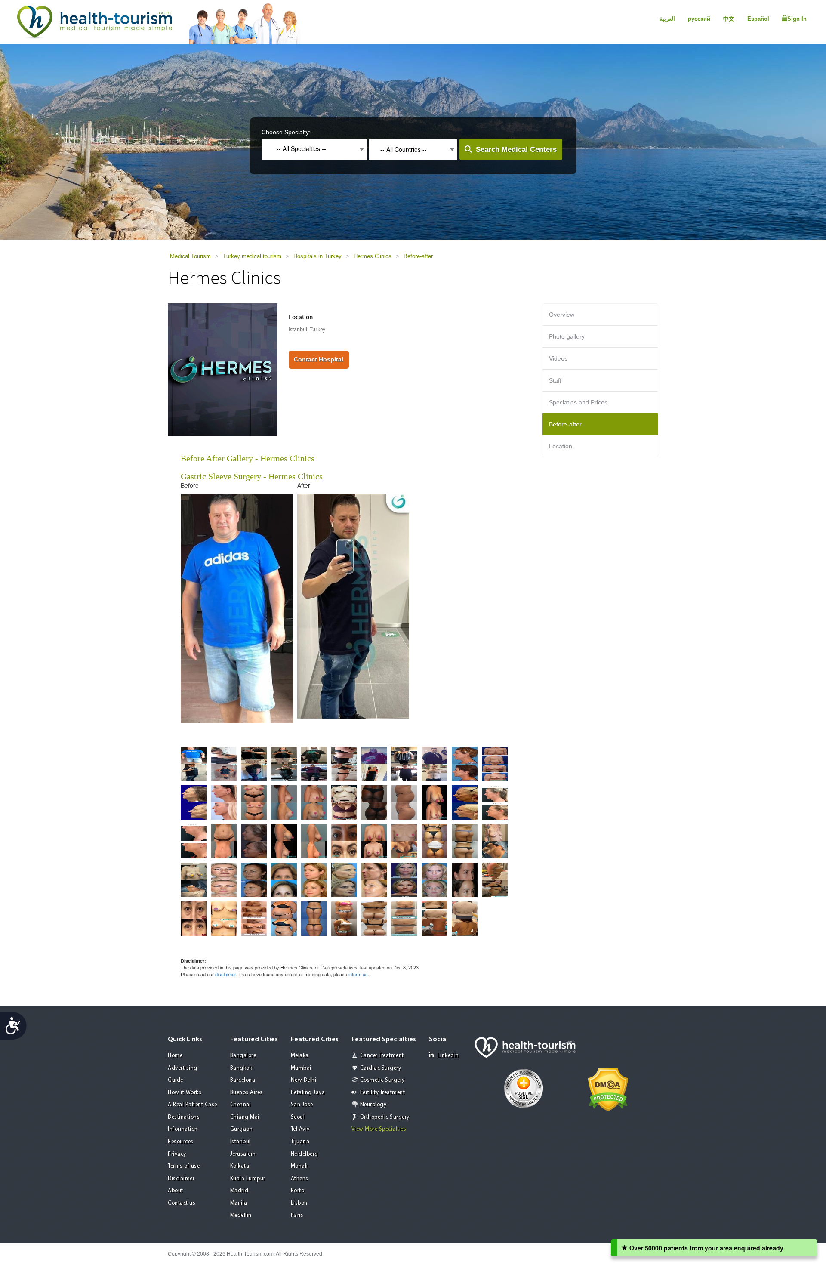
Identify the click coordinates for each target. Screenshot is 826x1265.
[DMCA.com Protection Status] (608, 1088)
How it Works (184, 1092)
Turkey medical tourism (252, 256)
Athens (299, 1179)
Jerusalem (243, 1154)
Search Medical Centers (516, 149)
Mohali (299, 1166)
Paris (297, 1215)
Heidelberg (304, 1154)
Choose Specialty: (286, 132)
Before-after (418, 256)
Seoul (298, 1117)
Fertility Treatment (382, 1092)
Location (560, 446)
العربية (667, 18)
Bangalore (243, 1055)
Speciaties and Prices (578, 402)
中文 (728, 18)
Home (175, 1055)
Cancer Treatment (382, 1055)
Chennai (240, 1105)
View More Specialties (379, 1129)
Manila (238, 1203)
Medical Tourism (190, 256)
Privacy (177, 1154)
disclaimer (225, 974)
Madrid (239, 1191)
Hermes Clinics (372, 256)
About (175, 1191)
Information (183, 1129)
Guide (175, 1080)
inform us (358, 974)
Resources (181, 1142)
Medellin (241, 1215)
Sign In (797, 18)
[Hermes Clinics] (222, 369)
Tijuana (300, 1142)
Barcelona (243, 1080)
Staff (555, 380)
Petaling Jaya (308, 1092)
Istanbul (240, 1142)
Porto (298, 1191)
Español (758, 18)
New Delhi (304, 1080)
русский (699, 18)
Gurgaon (241, 1129)
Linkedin (448, 1055)
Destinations (184, 1117)
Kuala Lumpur (247, 1179)
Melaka (300, 1055)
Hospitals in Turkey (317, 256)
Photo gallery (567, 336)
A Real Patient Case (192, 1105)
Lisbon (299, 1203)
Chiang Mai (244, 1117)
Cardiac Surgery (380, 1068)
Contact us (181, 1203)
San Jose (302, 1105)
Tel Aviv (300, 1129)
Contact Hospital (318, 359)
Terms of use (184, 1166)
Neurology (373, 1105)
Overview (561, 314)
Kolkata (240, 1166)
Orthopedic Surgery (385, 1117)
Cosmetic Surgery (382, 1080)
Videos (558, 358)
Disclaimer (181, 1179)
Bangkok (241, 1068)
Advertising (182, 1068)
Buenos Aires (246, 1092)
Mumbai (301, 1068)
